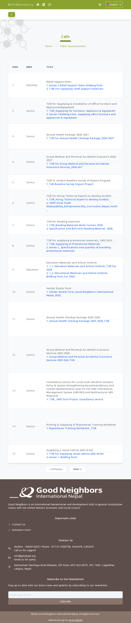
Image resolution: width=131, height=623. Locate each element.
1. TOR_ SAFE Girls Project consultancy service (74, 399)
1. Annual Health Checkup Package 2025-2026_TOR (78, 321)
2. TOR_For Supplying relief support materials (74, 88)
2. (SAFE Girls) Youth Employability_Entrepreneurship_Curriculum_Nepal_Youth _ (82, 206)
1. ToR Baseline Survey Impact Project (69, 184)
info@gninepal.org (25, 555)
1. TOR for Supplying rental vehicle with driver (75, 453)
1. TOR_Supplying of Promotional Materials (73, 244)
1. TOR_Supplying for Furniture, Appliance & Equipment (80, 110)
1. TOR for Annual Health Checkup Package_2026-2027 (80, 138)
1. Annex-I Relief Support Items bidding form (74, 85)
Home (48, 46)
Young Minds (76, 620)
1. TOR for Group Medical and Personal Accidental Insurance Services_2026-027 (77, 165)
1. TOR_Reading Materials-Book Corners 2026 (74, 225)
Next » (78, 469)
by (67, 620)
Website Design (56, 620)
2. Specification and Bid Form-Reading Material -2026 (79, 228)
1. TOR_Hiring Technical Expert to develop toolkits (77, 199)
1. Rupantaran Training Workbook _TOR (71, 428)
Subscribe (65, 601)
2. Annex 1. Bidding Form (61, 457)
